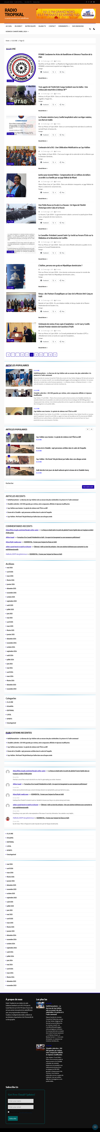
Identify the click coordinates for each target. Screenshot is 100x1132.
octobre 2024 (11, 647)
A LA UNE (36, 370)
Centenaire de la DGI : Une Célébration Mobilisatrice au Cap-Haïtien (64, 147)
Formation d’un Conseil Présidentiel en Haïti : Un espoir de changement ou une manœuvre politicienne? (48, 537)
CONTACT (52, 26)
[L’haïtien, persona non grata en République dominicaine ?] (21, 276)
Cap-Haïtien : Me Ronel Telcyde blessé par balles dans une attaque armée (61, 448)
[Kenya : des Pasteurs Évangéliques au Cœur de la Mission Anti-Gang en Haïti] (21, 302)
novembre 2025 (11, 593)
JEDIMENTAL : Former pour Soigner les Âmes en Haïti (40, 542)
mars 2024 (10, 676)
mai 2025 (10, 618)
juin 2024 (10, 664)
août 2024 (10, 655)
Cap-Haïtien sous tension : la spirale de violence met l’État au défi (55, 411)
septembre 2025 (12, 601)
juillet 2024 (10, 659)
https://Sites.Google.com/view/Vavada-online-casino (22, 530)
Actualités (10, 706)
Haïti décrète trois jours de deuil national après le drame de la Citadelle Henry (62, 459)
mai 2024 (10, 668)
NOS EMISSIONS (78, 26)
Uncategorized (11, 723)
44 (41, 355)
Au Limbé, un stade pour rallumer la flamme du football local (57, 470)
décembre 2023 (11, 685)
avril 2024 (10, 672)
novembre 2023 (11, 689)
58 (50, 355)
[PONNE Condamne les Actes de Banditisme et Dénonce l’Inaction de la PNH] (21, 68)
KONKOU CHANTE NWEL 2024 (16, 31)
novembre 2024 (12, 643)
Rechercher (9, 483)
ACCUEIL (9, 26)
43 (36, 355)
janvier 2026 (11, 584)
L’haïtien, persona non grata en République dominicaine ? (60, 265)
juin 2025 (10, 614)
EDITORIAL (10, 710)
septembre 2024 (12, 651)
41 (27, 355)
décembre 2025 (11, 588)
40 (22, 355)
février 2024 (10, 680)
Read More (42, 78)
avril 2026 (10, 572)
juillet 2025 (10, 609)
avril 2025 (10, 622)
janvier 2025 (11, 634)
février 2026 (10, 580)
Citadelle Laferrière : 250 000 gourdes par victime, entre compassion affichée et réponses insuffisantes (38, 504)
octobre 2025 (11, 597)
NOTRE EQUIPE (30, 26)
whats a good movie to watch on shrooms (18, 547)
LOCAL (9, 715)
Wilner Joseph (10, 537)
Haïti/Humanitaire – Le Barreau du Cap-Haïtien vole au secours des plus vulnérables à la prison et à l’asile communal (42, 500)
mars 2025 (10, 626)
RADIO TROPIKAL (14, 12)
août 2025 (10, 605)
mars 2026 (10, 576)
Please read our (21, 1112)
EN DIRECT (18, 26)
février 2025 (10, 630)
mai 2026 (10, 568)
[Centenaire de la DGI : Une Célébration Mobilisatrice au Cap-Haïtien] (21, 156)
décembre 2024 (11, 639)
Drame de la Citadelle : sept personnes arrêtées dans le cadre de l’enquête (61, 437)
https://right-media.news (13, 542)
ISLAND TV (28, 2)
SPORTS (9, 719)
